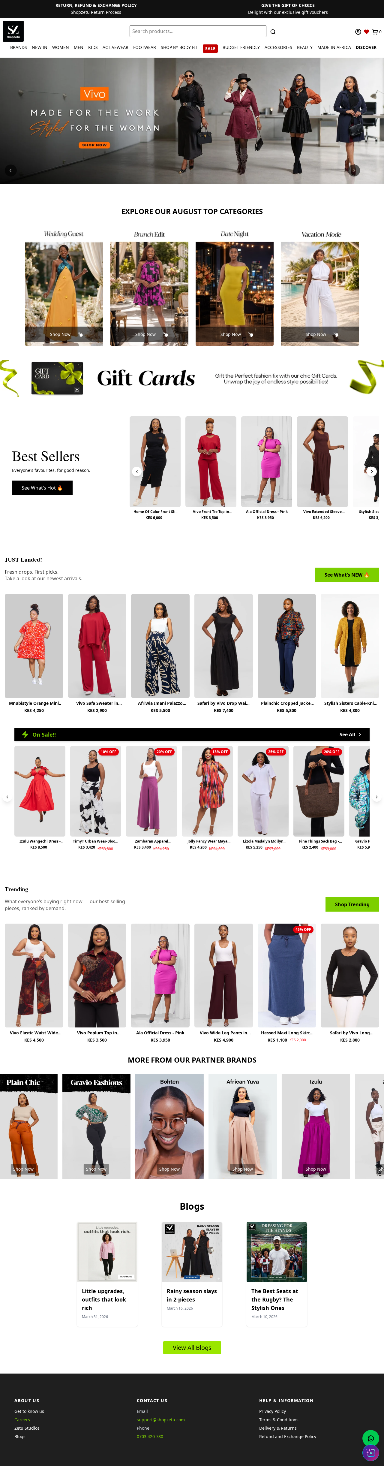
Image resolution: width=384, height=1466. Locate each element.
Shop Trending (352, 904)
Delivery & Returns (278, 1428)
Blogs (20, 1436)
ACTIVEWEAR (115, 47)
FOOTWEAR (144, 47)
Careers (22, 1419)
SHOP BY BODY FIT (179, 47)
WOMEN (60, 47)
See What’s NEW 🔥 (347, 575)
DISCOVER (366, 47)
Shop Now (60, 334)
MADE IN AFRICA (334, 47)
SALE (210, 48)
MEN (78, 47)
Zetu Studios (27, 1428)
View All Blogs (192, 1348)
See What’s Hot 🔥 (42, 487)
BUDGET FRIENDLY (241, 47)
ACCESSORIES (278, 47)
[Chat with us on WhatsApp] (370, 1438)
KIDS (93, 47)
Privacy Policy (272, 1411)
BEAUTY (305, 47)
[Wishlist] (367, 32)
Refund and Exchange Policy (287, 1436)
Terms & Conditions (278, 1419)
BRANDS (18, 47)
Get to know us (29, 1411)
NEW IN (39, 47)
